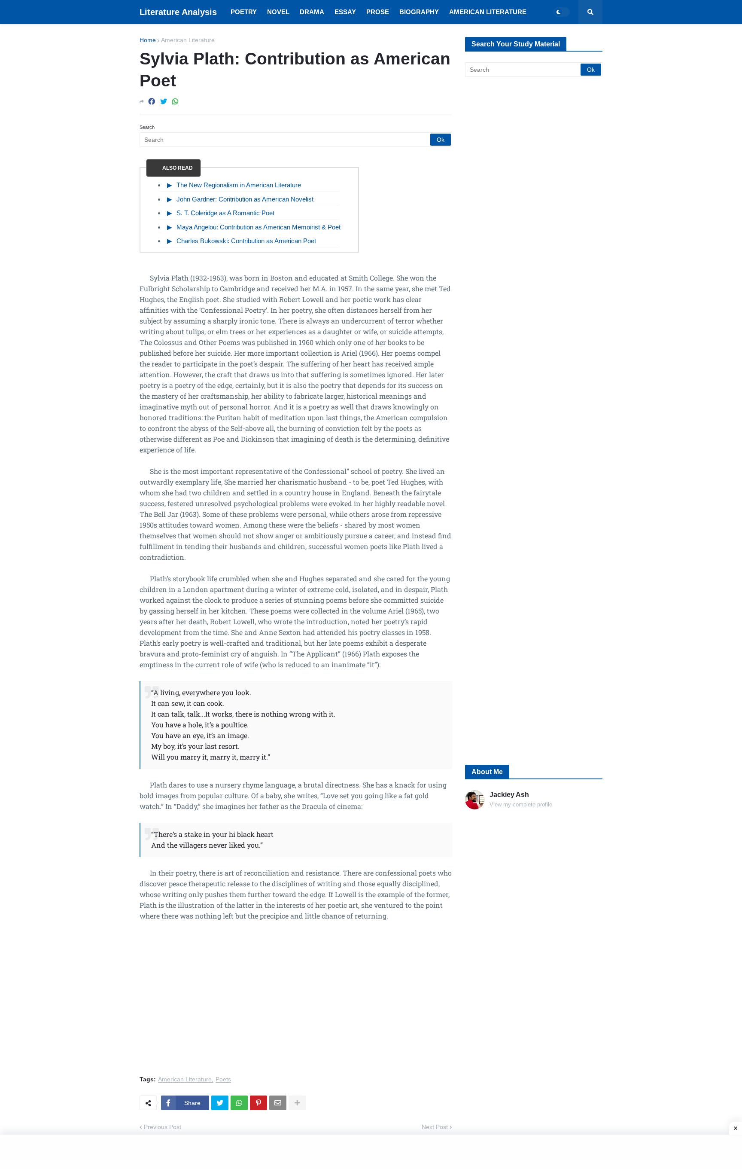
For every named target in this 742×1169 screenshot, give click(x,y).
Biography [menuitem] (419, 11)
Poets (223, 1079)
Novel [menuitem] (278, 11)
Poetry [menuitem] (244, 11)
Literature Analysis (178, 12)
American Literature (188, 40)
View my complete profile (521, 804)
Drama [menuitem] (312, 11)
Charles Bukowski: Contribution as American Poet (246, 240)
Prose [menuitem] (377, 11)
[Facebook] (151, 101)
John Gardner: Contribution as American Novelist (244, 199)
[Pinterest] (258, 1103)
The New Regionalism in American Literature (238, 185)
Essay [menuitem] (345, 11)
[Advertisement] (296, 1003)
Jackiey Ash (509, 794)
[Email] (277, 1103)
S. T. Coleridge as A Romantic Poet (225, 213)
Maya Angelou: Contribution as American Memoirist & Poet (258, 227)
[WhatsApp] (175, 101)
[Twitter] (163, 101)
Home (148, 40)
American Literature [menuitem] (487, 11)
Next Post (435, 1126)
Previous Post (162, 1126)
